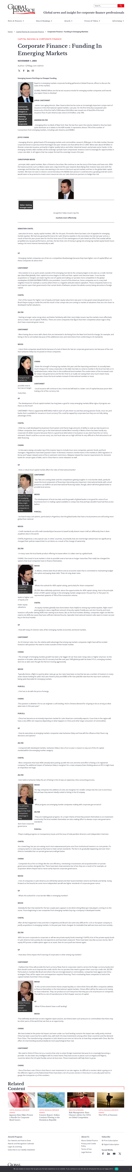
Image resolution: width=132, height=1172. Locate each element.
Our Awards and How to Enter (19, 1140)
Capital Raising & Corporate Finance (30, 32)
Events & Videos (91, 21)
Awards (67, 21)
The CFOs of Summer (108, 1115)
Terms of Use (86, 1149)
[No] (129, 1169)
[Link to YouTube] (114, 1153)
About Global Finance (89, 1140)
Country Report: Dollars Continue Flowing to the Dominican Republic (49, 1117)
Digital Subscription (111, 1144)
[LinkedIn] (29, 71)
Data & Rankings (43, 21)
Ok (116, 1169)
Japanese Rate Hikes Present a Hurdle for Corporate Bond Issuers (21, 1117)
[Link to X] (120, 1153)
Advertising (117, 21)
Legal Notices (86, 1152)
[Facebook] (24, 71)
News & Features (15, 21)
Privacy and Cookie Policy (88, 1144)
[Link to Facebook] (103, 1153)
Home (10, 32)
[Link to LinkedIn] (108, 1153)
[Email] (33, 71)
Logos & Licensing (15, 1147)
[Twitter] (20, 71)
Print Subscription (111, 1140)
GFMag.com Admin (34, 65)
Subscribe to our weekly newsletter (21, 1150)
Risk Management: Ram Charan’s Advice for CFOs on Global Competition (80, 1114)
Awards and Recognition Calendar (21, 1143)
